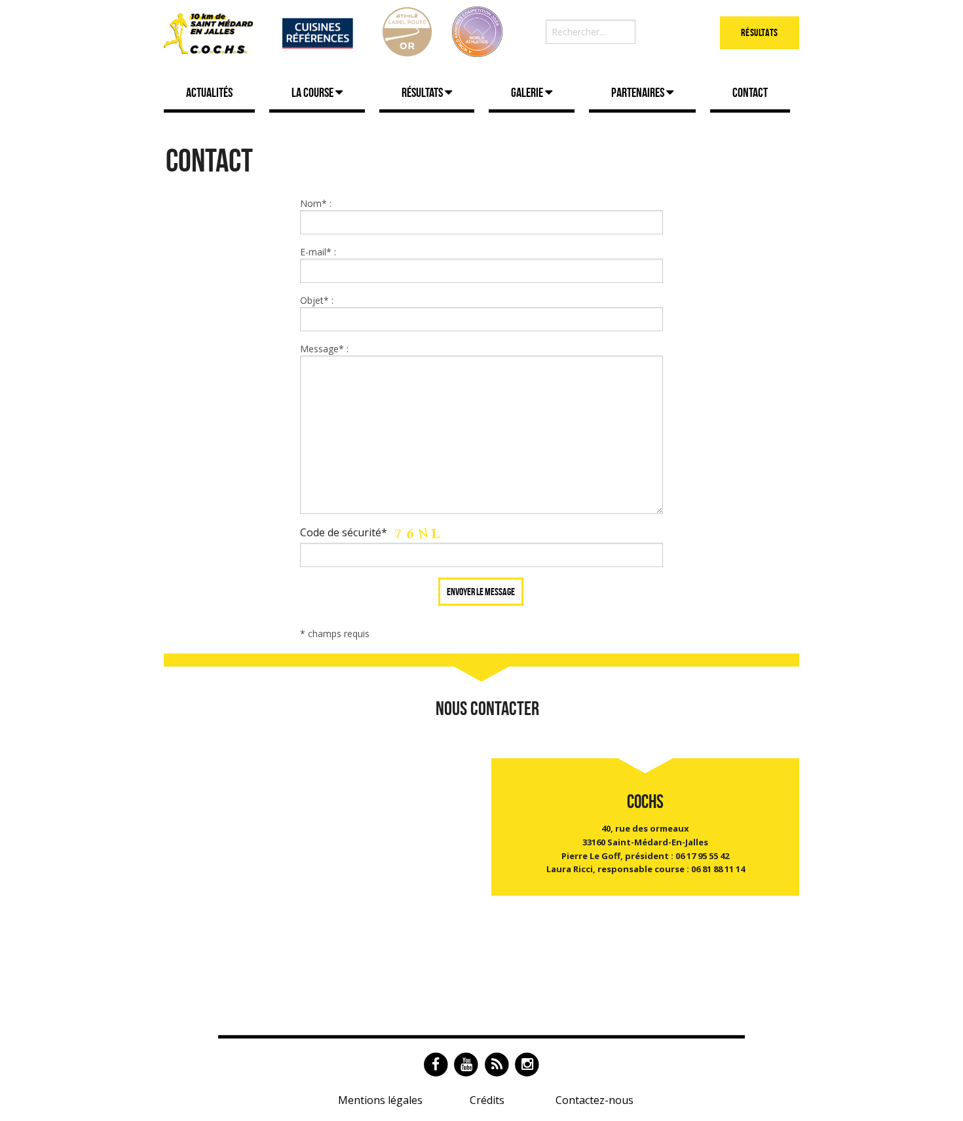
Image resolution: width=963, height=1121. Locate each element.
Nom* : (315, 203)
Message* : (324, 348)
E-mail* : (318, 252)
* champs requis (334, 633)
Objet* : (316, 300)
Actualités (209, 92)
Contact (750, 92)
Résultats (759, 32)
